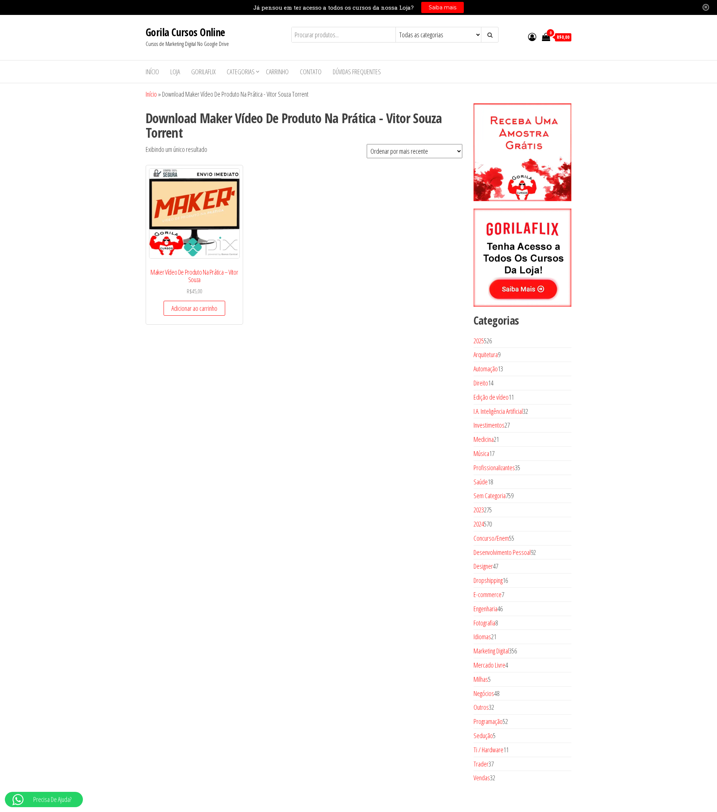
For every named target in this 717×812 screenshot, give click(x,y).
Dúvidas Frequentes (357, 71)
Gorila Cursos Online (185, 32)
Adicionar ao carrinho (194, 308)
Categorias (241, 71)
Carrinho (277, 71)
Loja (175, 71)
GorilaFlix (203, 71)
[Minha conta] (532, 36)
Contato (311, 71)
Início (152, 71)
